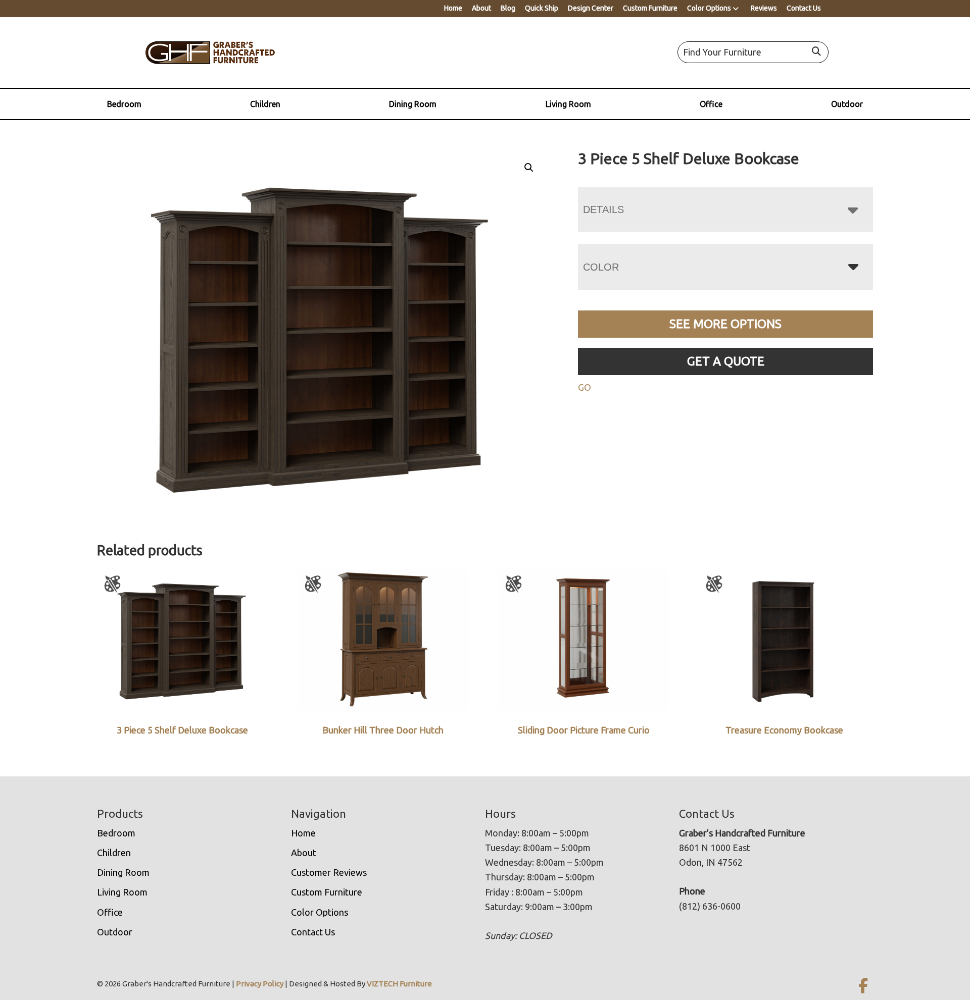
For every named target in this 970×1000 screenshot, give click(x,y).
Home (453, 8)
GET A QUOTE (725, 361)
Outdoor (847, 104)
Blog (508, 8)
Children (265, 104)
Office (711, 104)
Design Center (590, 8)
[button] (529, 168)
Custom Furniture (650, 8)
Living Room (568, 104)
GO (584, 387)
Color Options (709, 8)
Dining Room (413, 104)
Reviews (764, 8)
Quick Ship (541, 8)
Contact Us (804, 8)
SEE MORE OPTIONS (725, 324)
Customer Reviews (329, 872)
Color (601, 267)
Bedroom (124, 104)
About (481, 8)
